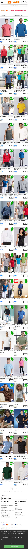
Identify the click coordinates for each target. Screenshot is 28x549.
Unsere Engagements (5, 513)
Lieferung (3, 508)
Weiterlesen (3, 535)
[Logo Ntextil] (14, 2)
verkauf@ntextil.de (18, 509)
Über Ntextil (3, 504)
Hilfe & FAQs (3, 512)
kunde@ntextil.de (18, 507)
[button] (21, 2)
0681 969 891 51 (18, 512)
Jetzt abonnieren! (6, 498)
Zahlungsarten (4, 507)
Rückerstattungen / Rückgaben (7, 510)
